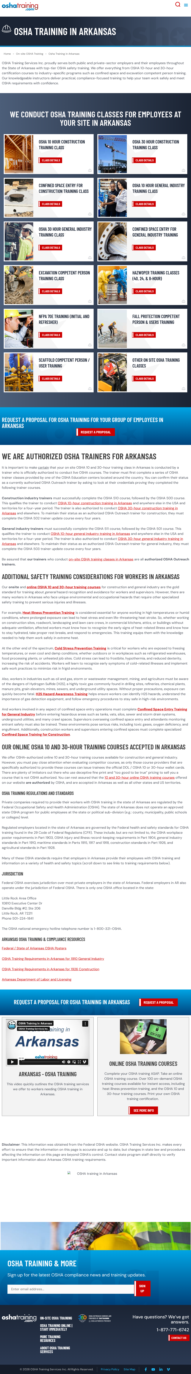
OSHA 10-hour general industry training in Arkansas (90, 534)
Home (7, 53)
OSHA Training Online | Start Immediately (56, 1327)
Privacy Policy (110, 1369)
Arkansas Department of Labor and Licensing (36, 979)
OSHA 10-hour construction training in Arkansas (95, 503)
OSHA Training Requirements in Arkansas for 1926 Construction (50, 969)
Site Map (129, 1369)
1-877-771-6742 (173, 1330)
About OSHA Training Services (55, 1350)
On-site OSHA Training (29, 53)
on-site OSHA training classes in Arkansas (101, 559)
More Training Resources (50, 1338)
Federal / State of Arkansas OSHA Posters (34, 948)
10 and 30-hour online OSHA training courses (140, 777)
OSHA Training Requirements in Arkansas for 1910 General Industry (53, 958)
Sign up (142, 1288)
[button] (186, 5)
